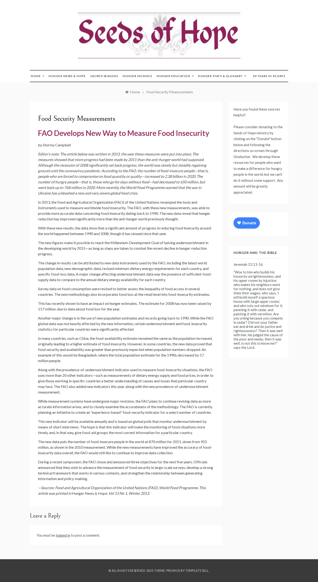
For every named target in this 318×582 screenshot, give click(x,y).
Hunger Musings (137, 76)
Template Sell (197, 570)
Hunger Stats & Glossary (220, 76)
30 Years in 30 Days (269, 76)
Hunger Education (173, 76)
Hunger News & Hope (67, 76)
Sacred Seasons (104, 76)
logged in (63, 535)
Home (36, 76)
